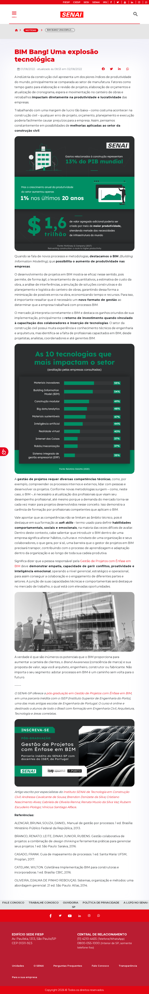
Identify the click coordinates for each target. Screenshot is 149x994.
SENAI (96, 2)
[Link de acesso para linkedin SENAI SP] (132, 2)
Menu (14, 14)
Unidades (18, 965)
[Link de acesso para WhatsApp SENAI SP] (146, 2)
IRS (105, 2)
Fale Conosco (100, 965)
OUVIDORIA (70, 902)
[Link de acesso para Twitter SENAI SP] (118, 2)
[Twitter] (60, 915)
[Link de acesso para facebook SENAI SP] (111, 2)
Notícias (31, 30)
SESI (86, 2)
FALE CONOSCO (13, 902)
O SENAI (39, 965)
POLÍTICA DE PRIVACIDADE (101, 902)
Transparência (128, 965)
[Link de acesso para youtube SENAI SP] (125, 2)
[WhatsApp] (98, 915)
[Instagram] (89, 915)
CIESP (76, 2)
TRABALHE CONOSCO (44, 902)
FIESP (66, 2)
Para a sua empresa (24, 977)
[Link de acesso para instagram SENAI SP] (139, 2)
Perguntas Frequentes (67, 965)
